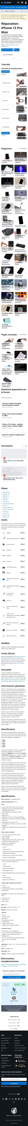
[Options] (2, 11)
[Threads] (25, 1099)
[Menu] (2, 2)
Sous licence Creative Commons (14, 1120)
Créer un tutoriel (8, 50)
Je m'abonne (14, 1083)
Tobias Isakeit (9, 45)
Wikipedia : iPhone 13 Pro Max (10, 966)
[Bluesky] (22, 1099)
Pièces (4, 488)
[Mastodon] (19, 1099)
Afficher (23, 533)
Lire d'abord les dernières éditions (12, 1086)
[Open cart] (22, 2)
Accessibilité (4, 1058)
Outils (4, 519)
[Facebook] (6, 1099)
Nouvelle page (23, 148)
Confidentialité (5, 1060)
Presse (16, 1038)
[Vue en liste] (23, 445)
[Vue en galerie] (26, 445)
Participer (17, 1043)
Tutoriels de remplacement (11, 68)
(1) (6, 496)
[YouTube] (16, 1099)
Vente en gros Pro (19, 1045)
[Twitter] (9, 1099)
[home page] (7, 3)
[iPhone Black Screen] (20, 220)
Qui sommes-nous (6, 1038)
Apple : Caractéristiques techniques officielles (14, 964)
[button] (18, 2)
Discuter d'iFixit (5, 1043)
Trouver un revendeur (20, 1048)
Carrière (3, 1045)
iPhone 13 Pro (17, 702)
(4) (5, 499)
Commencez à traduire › (14, 1010)
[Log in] (25, 2)
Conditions (4, 1063)
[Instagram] (13, 1099)
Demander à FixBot (13, 977)
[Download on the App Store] (20, 1061)
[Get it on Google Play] (21, 1066)
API (2, 1050)
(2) (6, 492)
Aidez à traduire (13, 1094)
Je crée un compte (21, 7)
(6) (8, 503)
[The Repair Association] (14, 1102)
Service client (4, 1040)
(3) (6, 494)
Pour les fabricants (19, 1050)
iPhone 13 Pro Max (10, 11)
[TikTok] (3, 1099)
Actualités (17, 1040)
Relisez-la (22, 18)
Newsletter (4, 1048)
